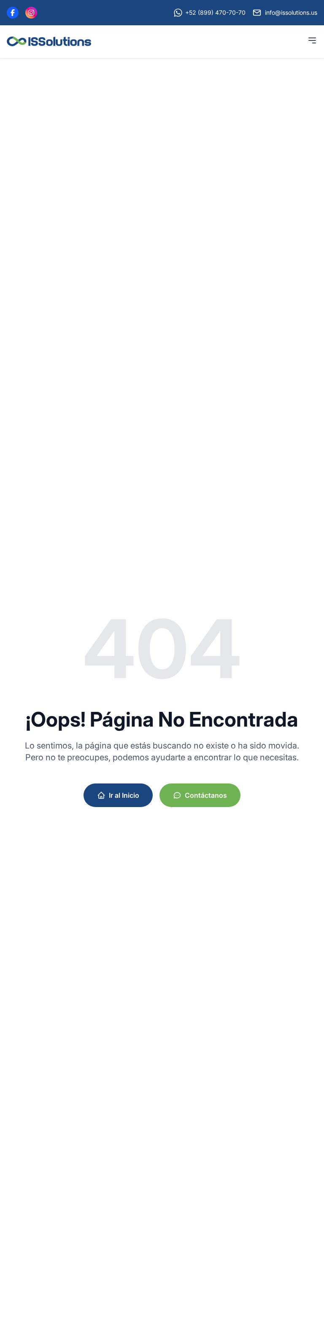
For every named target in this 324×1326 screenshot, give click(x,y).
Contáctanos (206, 795)
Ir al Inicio (124, 795)
